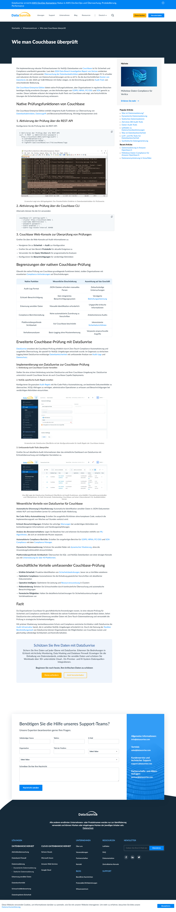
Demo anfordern (52, 675)
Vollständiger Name (26, 738)
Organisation (24, 748)
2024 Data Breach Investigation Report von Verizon (76, 71)
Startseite (16, 28)
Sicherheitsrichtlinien (97, 325)
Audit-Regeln (45, 385)
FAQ (104, 852)
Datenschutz (21, 357)
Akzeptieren (165, 906)
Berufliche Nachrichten (84, 877)
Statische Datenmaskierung (24, 872)
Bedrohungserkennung (97, 299)
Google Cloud (46, 870)
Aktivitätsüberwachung (20, 852)
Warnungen (66, 524)
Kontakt (79, 864)
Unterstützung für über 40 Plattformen (39, 558)
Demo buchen (140, 15)
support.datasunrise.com (141, 764)
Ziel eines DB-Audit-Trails (132, 122)
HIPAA (81, 90)
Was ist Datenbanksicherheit (134, 133)
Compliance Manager (43, 542)
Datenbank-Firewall (19, 858)
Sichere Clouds (46, 852)
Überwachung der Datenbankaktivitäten (61, 74)
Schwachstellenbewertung (21, 889)
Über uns (79, 846)
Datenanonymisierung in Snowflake (136, 158)
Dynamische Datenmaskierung (134, 116)
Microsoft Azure (47, 858)
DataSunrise (21, 349)
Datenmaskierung (18, 864)
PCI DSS (88, 90)
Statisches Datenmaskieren (133, 119)
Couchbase (87, 68)
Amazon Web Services (49, 864)
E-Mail (90, 738)
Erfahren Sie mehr (128, 101)
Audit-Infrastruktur (24, 627)
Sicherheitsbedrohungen (69, 572)
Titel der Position (60, 748)
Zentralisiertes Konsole (110, 864)
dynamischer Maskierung (81, 547)
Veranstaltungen (82, 852)
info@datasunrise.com (140, 739)
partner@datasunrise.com (142, 777)
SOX (98, 90)
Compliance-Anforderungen (38, 274)
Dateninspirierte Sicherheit (21, 895)
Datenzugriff (41, 114)
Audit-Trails (99, 80)
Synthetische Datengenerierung (135, 141)
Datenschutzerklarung (11, 907)
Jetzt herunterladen (75, 675)
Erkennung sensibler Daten (21, 877)
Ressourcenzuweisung (70, 583)
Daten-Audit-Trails (129, 125)
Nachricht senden (31, 788)
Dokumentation (108, 858)
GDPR (75, 90)
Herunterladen (156, 15)
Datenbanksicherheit (58, 354)
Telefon (56, 738)
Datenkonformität (18, 883)
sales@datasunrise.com (141, 750)
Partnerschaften (82, 858)
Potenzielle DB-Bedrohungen (86, 883)
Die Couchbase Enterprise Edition (30, 88)
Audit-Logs (97, 354)
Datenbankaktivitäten (25, 114)
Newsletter (130, 840)
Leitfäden (105, 846)
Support (52, 15)
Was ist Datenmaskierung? (133, 113)
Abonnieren (156, 848)
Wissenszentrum (30, 28)
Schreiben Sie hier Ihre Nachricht (33, 766)
